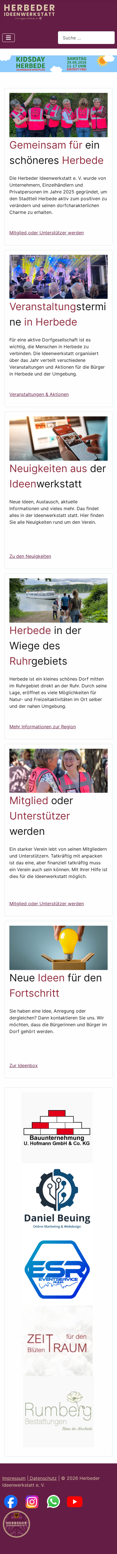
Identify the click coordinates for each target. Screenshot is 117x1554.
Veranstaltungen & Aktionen (39, 394)
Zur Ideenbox (23, 1065)
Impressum (14, 1478)
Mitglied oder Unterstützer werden (46, 232)
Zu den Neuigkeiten (30, 556)
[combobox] (86, 37)
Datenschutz (42, 1478)
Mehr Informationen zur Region (42, 726)
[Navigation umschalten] (8, 38)
